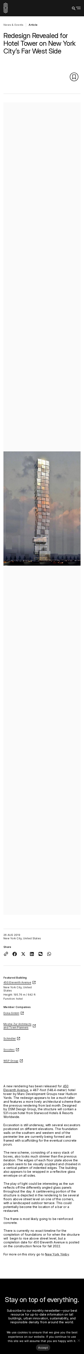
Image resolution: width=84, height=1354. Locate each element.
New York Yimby (57, 1254)
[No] (78, 1340)
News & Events (13, 24)
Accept (43, 1347)
